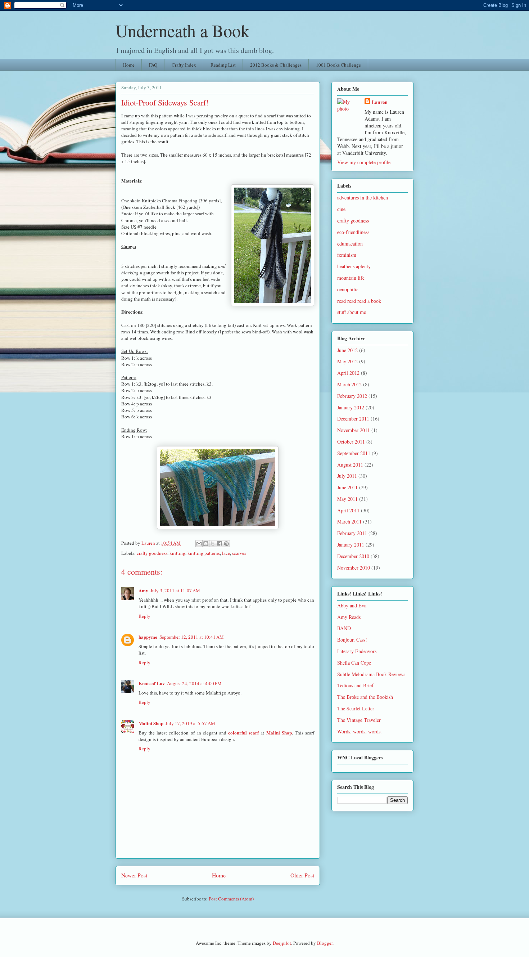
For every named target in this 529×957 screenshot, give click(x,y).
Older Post (302, 875)
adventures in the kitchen (362, 197)
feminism (346, 254)
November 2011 (353, 430)
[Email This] (199, 543)
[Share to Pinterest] (226, 543)
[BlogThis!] (205, 543)
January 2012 (350, 407)
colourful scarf (243, 732)
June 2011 (347, 487)
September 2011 (353, 453)
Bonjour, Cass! (352, 639)
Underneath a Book (182, 30)
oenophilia (347, 289)
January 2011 (350, 544)
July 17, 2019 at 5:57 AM (190, 723)
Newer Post (134, 875)
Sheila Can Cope (354, 662)
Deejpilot (282, 943)
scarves (239, 553)
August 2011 (350, 464)
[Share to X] (212, 543)
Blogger (325, 943)
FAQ (153, 65)
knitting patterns (203, 553)
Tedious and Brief (355, 685)
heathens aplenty (354, 266)
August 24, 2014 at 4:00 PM (194, 683)
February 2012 (352, 395)
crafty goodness (152, 553)
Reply (144, 616)
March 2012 (349, 384)
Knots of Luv (152, 683)
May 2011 (347, 498)
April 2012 (348, 372)
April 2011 (348, 510)
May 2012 (347, 361)
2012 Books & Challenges (276, 65)
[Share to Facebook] (219, 543)
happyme (148, 636)
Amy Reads (349, 617)
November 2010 (353, 567)
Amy (143, 590)
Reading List (223, 65)
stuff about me (351, 312)
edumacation (350, 243)
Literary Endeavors (356, 651)
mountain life (351, 277)
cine (341, 209)
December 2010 (353, 556)
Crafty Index (184, 65)
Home (129, 65)
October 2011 (351, 441)
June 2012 (347, 350)
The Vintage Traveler (359, 719)
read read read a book (359, 300)
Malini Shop (151, 723)
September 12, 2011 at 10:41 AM (191, 637)
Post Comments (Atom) (231, 898)
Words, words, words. (359, 731)
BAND (344, 628)
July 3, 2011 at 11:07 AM (175, 590)
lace (226, 553)
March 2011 (349, 521)
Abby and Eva (351, 605)
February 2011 (352, 533)
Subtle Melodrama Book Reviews (371, 674)
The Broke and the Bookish (365, 696)
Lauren (380, 102)
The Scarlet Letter (355, 708)
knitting (177, 553)
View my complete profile (363, 162)
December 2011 (353, 418)
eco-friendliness (353, 232)
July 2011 (347, 475)
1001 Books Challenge (338, 65)
